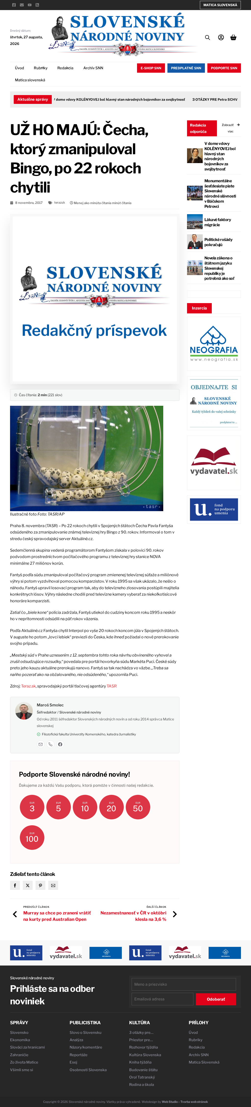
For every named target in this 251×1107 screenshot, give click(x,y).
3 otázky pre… (141, 1032)
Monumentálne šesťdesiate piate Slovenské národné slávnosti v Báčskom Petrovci (220, 194)
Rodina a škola (141, 1084)
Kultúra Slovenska (145, 1055)
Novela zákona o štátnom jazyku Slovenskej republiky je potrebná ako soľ (219, 268)
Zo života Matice (24, 1062)
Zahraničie (19, 1055)
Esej (73, 1062)
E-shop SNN (151, 68)
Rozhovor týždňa (143, 1047)
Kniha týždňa (140, 1062)
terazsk (59, 202)
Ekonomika (20, 1040)
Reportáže (79, 1055)
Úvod (19, 68)
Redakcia (65, 68)
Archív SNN (93, 68)
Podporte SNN (224, 68)
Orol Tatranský (142, 1077)
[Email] (41, 744)
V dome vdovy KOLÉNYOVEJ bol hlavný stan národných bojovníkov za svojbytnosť (109, 99)
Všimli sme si (21, 1070)
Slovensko (19, 1032)
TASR (112, 686)
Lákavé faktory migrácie (217, 222)
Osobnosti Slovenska (88, 1070)
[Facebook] (60, 744)
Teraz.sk (28, 686)
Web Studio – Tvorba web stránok (185, 1102)
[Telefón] (50, 744)
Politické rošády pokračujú (218, 242)
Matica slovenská (30, 80)
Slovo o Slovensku (85, 1032)
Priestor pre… (141, 1040)
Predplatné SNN (186, 68)
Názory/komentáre (86, 1047)
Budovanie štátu (143, 1070)
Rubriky (41, 68)
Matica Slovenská (220, 5)
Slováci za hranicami (27, 1047)
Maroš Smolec (50, 705)
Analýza (76, 1040)
